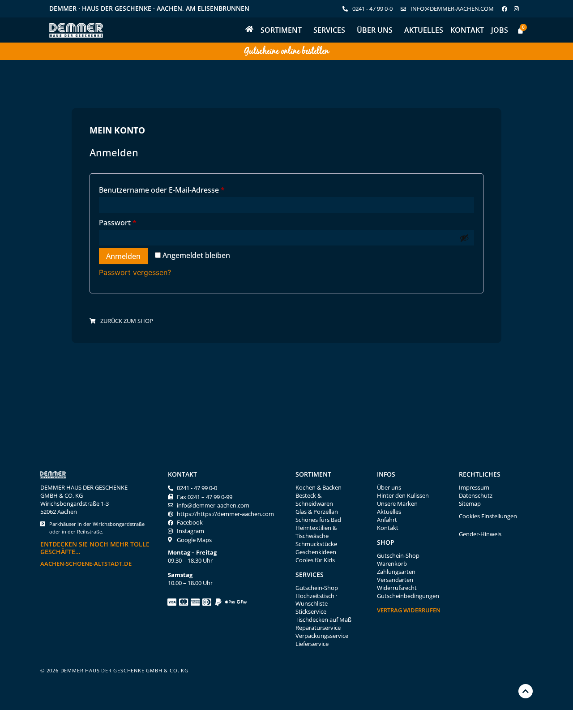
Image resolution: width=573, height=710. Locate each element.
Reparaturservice (318, 628)
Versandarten (395, 580)
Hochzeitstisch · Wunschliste (316, 600)
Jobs (499, 30)
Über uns (375, 30)
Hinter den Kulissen (403, 495)
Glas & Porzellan (316, 512)
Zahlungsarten (396, 572)
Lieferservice (312, 644)
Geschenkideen (315, 552)
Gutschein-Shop (316, 588)
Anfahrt (387, 520)
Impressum (474, 487)
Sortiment (281, 30)
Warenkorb (392, 564)
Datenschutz (475, 495)
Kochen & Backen (318, 487)
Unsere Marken (397, 504)
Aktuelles (423, 30)
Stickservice (310, 611)
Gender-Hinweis (480, 534)
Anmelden (123, 256)
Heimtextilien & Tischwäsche (316, 532)
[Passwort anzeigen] (464, 238)
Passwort (138, 221)
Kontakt (467, 30)
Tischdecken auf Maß (323, 620)
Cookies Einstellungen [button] (488, 516)
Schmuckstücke (316, 544)
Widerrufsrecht (397, 588)
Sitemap (470, 504)
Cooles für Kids (315, 560)
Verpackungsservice (321, 636)
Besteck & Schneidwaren (314, 500)
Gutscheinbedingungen (408, 596)
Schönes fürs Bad (318, 520)
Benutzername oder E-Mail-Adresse (182, 189)
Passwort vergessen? (135, 272)
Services (329, 30)
